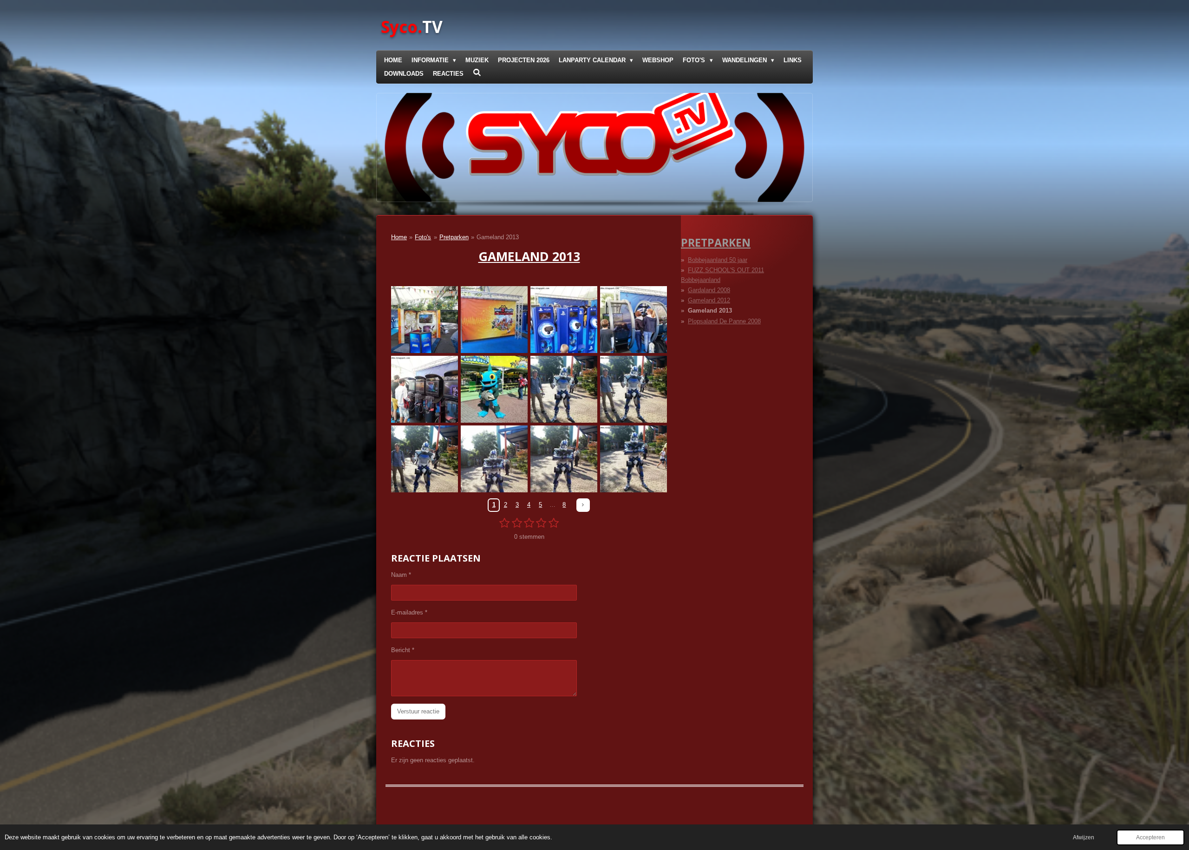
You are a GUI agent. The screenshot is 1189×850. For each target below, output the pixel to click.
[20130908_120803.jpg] (633, 319)
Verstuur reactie (418, 711)
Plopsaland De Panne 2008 (724, 321)
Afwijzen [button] (1083, 837)
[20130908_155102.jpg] (564, 459)
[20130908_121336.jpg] (494, 389)
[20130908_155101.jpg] (494, 459)
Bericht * (402, 650)
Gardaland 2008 (709, 290)
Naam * (401, 574)
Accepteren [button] (1150, 837)
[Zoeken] (477, 72)
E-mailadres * (409, 612)
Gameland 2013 (498, 237)
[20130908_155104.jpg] (633, 459)
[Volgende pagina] (583, 505)
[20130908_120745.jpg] (494, 319)
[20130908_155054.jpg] (633, 389)
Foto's (423, 237)
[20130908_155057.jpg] (424, 459)
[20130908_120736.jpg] (424, 319)
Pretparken (454, 237)
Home (399, 237)
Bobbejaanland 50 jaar (717, 259)
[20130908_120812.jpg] (424, 389)
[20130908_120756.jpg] (564, 319)
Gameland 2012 (709, 300)
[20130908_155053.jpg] (564, 389)
